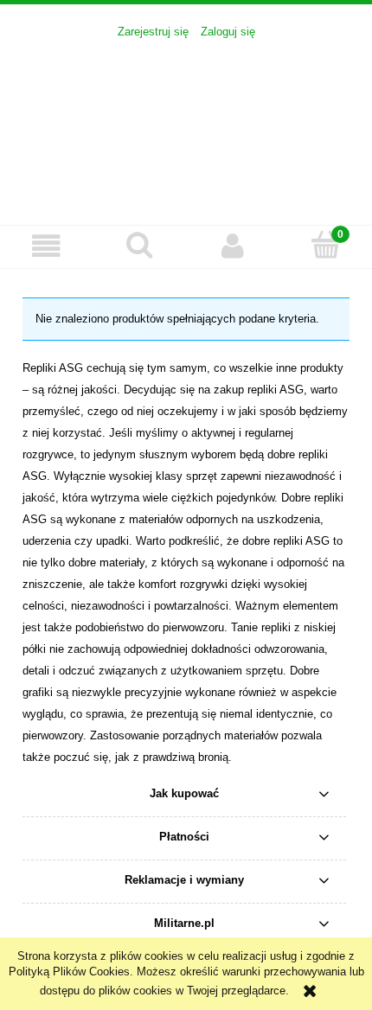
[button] (46, 246)
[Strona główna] (186, 123)
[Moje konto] (232, 246)
